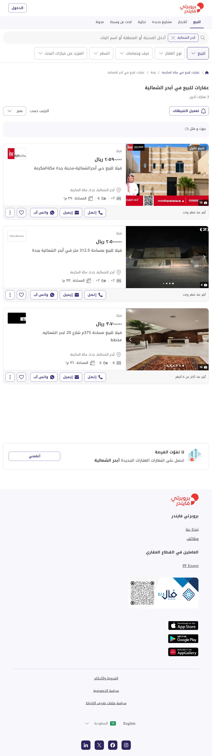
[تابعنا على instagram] (126, 745)
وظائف (193, 538)
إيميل (68, 212)
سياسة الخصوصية (106, 690)
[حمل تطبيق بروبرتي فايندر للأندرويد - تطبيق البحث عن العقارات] (183, 638)
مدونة (100, 22)
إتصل (92, 212)
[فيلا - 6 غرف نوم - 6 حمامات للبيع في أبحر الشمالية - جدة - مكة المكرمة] (106, 346)
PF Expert (191, 565)
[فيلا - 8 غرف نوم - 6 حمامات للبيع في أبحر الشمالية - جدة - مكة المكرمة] (106, 182)
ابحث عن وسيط (121, 22)
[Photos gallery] (167, 175)
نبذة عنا (192, 529)
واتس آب (41, 212)
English (129, 723)
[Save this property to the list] (21, 212)
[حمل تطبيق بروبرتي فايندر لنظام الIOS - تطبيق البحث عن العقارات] (183, 625)
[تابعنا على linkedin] (85, 745)
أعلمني (34, 456)
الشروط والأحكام (106, 678)
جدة (153, 72)
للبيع (197, 22)
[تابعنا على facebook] (112, 745)
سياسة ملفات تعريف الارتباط (106, 703)
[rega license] (106, 593)
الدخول (17, 8)
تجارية (142, 22)
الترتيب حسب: (39, 111)
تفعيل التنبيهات (186, 111)
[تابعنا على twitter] (99, 745)
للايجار (182, 22)
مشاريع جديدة (162, 22)
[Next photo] (204, 174)
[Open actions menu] (10, 212)
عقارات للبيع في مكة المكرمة (181, 72)
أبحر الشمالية (186, 37)
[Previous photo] (130, 174)
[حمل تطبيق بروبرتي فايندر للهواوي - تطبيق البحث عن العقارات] (183, 651)
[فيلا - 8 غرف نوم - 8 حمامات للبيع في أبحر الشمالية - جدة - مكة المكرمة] (106, 264)
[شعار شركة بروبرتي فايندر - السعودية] (192, 8)
